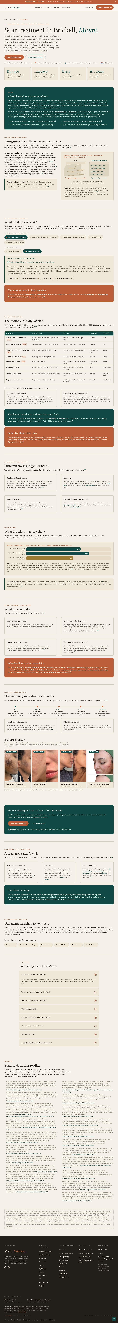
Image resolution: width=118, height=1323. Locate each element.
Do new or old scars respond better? (58, 1000)
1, (98, 116)
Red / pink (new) (96, 237)
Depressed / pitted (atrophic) (17, 237)
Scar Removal (63, 1274)
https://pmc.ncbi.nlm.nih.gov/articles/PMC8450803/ (32, 1192)
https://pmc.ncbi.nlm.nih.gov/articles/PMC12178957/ (78, 1116)
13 (52, 161)
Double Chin (63, 1263)
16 (43, 487)
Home (5, 19)
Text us (100, 1253)
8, (42, 402)
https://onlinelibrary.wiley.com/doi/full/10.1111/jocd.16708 (80, 1125)
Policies (6, 1320)
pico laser (47, 114)
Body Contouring (64, 1260)
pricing (62, 877)
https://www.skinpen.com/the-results (45, 1172)
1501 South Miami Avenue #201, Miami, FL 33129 (105, 1259)
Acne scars (48, 278)
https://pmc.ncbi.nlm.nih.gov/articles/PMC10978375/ (78, 1103)
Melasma (62, 1270)
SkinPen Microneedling (28, 945)
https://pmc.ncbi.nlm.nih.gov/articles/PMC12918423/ (22, 1142)
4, (69, 672)
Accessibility (43, 1320)
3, (70, 76)
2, (21, 76)
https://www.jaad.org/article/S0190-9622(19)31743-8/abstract (25, 1181)
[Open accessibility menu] (114, 1319)
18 (97, 76)
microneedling (60, 112)
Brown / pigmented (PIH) (16, 242)
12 (70, 147)
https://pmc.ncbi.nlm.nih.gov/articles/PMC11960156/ (78, 1178)
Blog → (41, 1286)
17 (22, 586)
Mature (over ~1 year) (33, 251)
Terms (19, 1320)
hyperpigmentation (70, 505)
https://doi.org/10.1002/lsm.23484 (22, 1163)
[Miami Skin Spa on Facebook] (9, 1267)
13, (51, 729)
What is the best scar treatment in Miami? (58, 992)
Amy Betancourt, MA (85, 1257)
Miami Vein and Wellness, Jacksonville (39, 1300)
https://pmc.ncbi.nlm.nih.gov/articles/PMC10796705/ (78, 1136)
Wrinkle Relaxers (44, 1255)
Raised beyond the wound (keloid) (74, 237)
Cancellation (26, 1320)
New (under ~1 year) (14, 251)
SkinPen (23, 155)
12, (51, 161)
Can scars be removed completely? (58, 974)
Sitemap (52, 1320)
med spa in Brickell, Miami (14, 1256)
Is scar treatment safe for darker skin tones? (58, 1043)
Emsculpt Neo (43, 1262)
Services (37, 7)
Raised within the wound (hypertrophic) (44, 237)
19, (97, 630)
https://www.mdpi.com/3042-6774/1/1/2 (84, 1154)
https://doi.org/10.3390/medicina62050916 (93, 1190)
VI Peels (41, 1272)
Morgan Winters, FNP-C (86, 1253)
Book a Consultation (105, 7)
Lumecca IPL (23, 114)
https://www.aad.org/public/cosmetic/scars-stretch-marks (24, 1090)
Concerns (48, 7)
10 (43, 402)
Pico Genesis (46, 945)
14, (41, 487)
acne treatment (91, 486)
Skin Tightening (64, 1257)
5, (35, 327)
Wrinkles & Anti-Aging (66, 1253)
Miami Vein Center (10, 1300)
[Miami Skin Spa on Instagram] (5, 1267)
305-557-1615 (89, 7)
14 (71, 76)
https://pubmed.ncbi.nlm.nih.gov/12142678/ (20, 1101)
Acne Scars (76, 945)
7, (41, 173)
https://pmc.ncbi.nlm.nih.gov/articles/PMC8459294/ (78, 1145)
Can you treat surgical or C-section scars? (58, 1017)
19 (99, 116)
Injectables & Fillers (45, 1251)
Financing (35, 1320)
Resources (65, 7)
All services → (43, 1282)
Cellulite (61, 1267)
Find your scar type (14, 57)
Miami (12, 7)
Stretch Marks (90, 945)
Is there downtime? (58, 1034)
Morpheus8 (73, 112)
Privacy (13, 1320)
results (47, 879)
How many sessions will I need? (58, 1026)
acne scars (90, 294)
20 (98, 630)
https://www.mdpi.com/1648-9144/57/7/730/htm (77, 1201)
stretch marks (103, 294)
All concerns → (63, 1277)
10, (50, 161)
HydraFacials (43, 1269)
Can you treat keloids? (58, 1009)
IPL (40, 1279)
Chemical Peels (61, 945)
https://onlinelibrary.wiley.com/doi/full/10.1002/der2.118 (23, 1153)
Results (56, 7)
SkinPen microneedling (30, 278)
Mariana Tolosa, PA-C (25, 63)
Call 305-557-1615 (39, 823)
